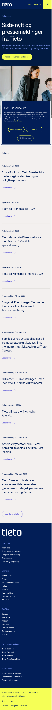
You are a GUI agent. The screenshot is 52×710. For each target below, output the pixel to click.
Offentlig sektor (8, 596)
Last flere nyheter (12, 514)
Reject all (34, 129)
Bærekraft (6, 617)
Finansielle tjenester (10, 583)
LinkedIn (5, 706)
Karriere (5, 624)
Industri (5, 589)
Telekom (5, 600)
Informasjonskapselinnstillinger (13, 696)
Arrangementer (8, 631)
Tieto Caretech (8, 652)
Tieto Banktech (8, 649)
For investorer (8, 628)
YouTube (23, 706)
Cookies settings (25, 138)
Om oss (5, 614)
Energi (4, 579)
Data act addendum (10, 680)
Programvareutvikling (11, 555)
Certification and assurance (13, 677)
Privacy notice (7, 692)
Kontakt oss (37, 4)
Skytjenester (7, 558)
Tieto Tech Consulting (11, 659)
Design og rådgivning (10, 561)
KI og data (6, 548)
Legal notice (19, 692)
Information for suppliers (12, 673)
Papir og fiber (7, 593)
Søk (29, 4)
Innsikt (4, 635)
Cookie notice (31, 692)
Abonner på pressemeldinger (17, 57)
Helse (4, 586)
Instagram (14, 706)
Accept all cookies (16, 129)
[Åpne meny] (47, 4)
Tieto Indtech (7, 656)
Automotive (7, 576)
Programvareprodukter (11, 551)
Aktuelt (5, 621)
